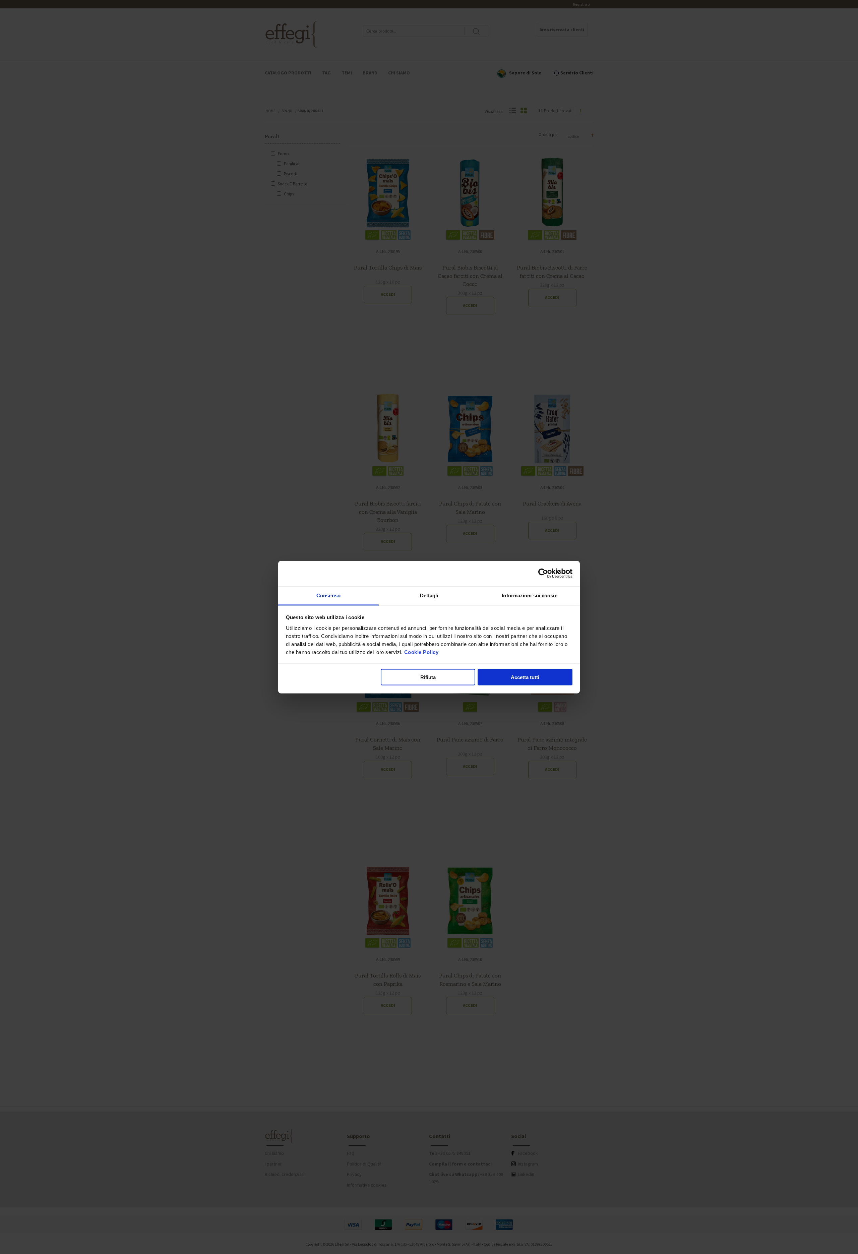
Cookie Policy (421, 652)
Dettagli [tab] (429, 595)
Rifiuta (428, 677)
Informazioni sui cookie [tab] (529, 595)
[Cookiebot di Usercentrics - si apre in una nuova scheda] (543, 574)
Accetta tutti (525, 677)
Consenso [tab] (328, 595)
